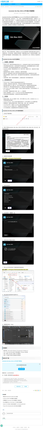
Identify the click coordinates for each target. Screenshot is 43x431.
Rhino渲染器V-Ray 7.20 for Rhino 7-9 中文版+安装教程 (12, 402)
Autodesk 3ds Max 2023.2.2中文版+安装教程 (21, 11)
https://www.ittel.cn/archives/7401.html (15, 382)
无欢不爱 (17, 13)
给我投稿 (21, 427)
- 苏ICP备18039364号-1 (24, 429)
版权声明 (18, 427)
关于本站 (14, 427)
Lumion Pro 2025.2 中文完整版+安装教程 (10, 398)
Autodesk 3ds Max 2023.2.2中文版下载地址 (12, 361)
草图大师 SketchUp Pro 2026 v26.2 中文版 (10, 396)
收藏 (26, 386)
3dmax (6, 390)
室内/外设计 (7, 6)
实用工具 (3, 4)
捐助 (28, 427)
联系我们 (25, 427)
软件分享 (10, 4)
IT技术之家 (5, 2)
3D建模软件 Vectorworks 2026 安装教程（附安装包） (12, 400)
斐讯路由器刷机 (18, 4)
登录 (3, 409)
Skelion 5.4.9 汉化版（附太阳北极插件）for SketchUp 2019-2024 (14, 404)
